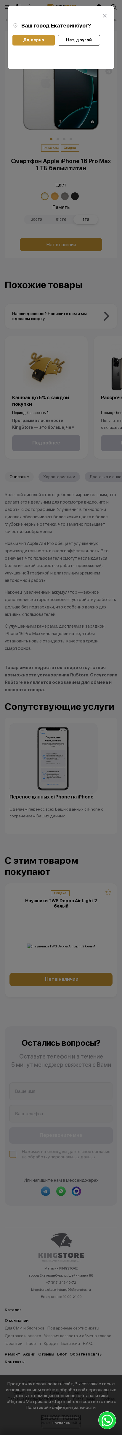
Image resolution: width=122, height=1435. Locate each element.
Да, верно (33, 40)
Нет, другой (79, 40)
